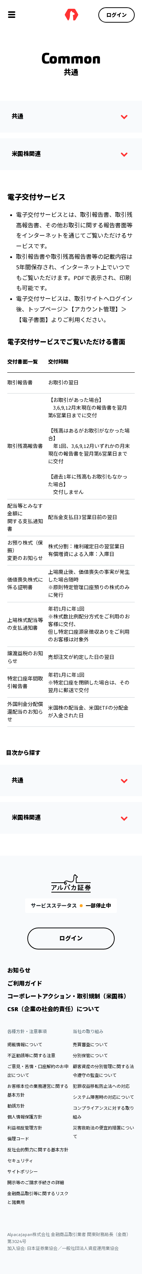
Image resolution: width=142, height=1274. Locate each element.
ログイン (116, 15)
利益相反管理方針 (24, 1128)
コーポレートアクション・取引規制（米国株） (68, 996)
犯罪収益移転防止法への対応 (101, 1086)
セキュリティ (20, 1160)
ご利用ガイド (24, 983)
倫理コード (18, 1138)
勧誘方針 (16, 1106)
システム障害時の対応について (103, 1097)
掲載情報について (24, 1044)
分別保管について (90, 1055)
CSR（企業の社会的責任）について (53, 1009)
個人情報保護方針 (24, 1117)
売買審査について (90, 1044)
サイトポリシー (22, 1171)
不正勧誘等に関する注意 (31, 1055)
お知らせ (19, 970)
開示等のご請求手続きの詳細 (35, 1182)
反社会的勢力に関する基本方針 (37, 1149)
